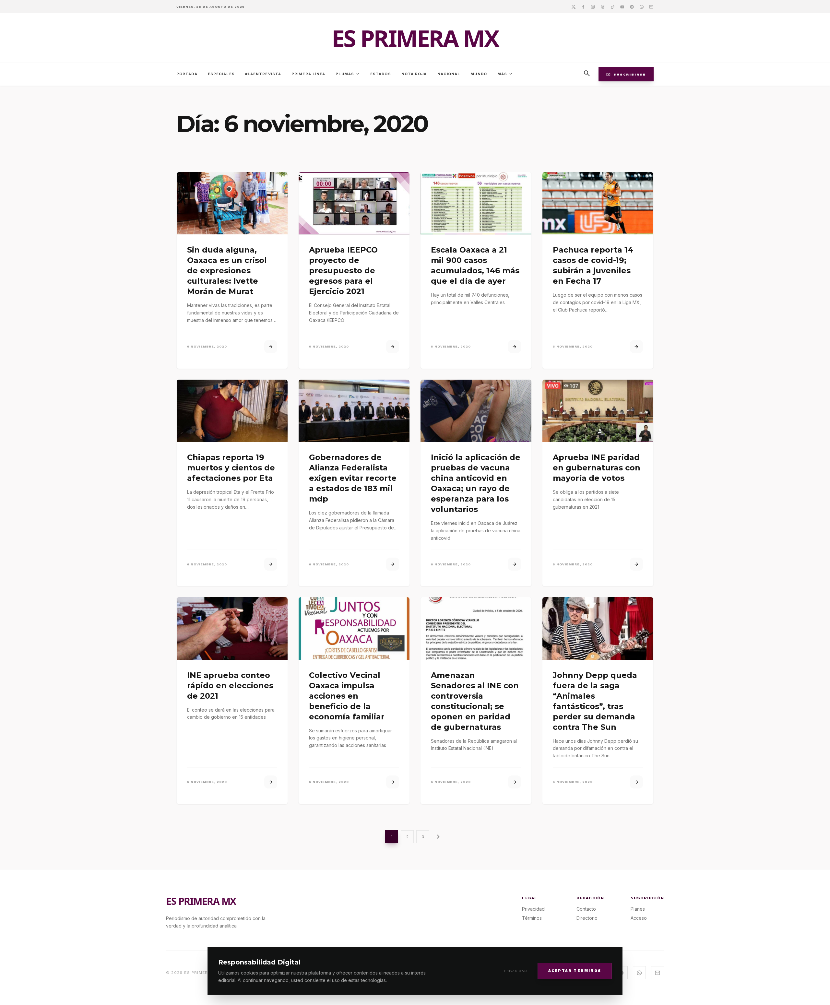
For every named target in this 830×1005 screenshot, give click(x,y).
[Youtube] (622, 6)
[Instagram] (593, 6)
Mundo (478, 74)
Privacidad (515, 971)
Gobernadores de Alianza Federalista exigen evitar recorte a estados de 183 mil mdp (353, 478)
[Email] (651, 6)
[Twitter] (573, 6)
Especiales (221, 74)
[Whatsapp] (641, 6)
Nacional (448, 74)
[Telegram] (632, 6)
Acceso (639, 918)
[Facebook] (583, 6)
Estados (380, 74)
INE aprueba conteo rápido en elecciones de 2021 (230, 685)
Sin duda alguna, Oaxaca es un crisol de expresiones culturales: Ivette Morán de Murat (227, 270)
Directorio (587, 918)
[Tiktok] (612, 6)
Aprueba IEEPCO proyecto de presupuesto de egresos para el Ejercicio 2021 (343, 270)
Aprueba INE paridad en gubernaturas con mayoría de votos (596, 468)
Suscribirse (626, 74)
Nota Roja (414, 74)
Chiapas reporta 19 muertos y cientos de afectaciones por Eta (231, 468)
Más (505, 74)
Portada (186, 74)
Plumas (348, 74)
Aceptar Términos (574, 970)
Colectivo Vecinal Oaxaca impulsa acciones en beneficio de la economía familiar (347, 695)
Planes (638, 909)
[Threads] (602, 6)
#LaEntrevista (263, 74)
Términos (532, 918)
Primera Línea (308, 74)
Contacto (586, 909)
